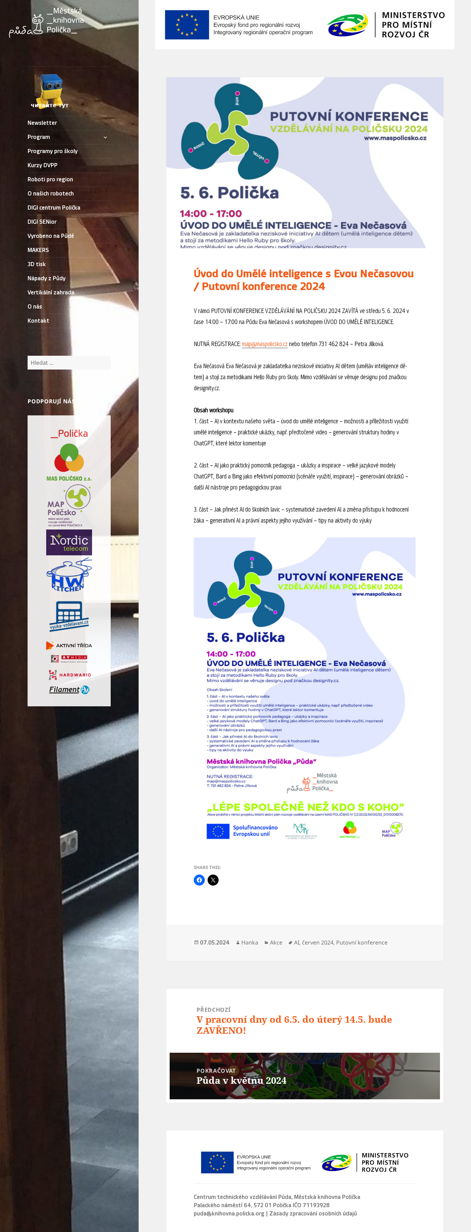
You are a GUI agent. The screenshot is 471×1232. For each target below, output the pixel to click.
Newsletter (42, 123)
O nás (35, 307)
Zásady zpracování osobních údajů (313, 1214)
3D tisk (37, 264)
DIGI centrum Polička (54, 208)
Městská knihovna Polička (327, 1197)
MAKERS (38, 250)
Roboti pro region (50, 179)
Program (39, 137)
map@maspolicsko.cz (265, 344)
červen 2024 (317, 942)
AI (296, 942)
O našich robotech (51, 194)
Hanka (249, 942)
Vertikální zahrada (51, 293)
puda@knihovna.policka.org (229, 1214)
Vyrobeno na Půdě (51, 236)
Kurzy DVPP (43, 165)
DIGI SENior (42, 222)
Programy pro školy (53, 151)
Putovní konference (362, 942)
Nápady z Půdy (47, 278)
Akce (276, 942)
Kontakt (38, 321)
